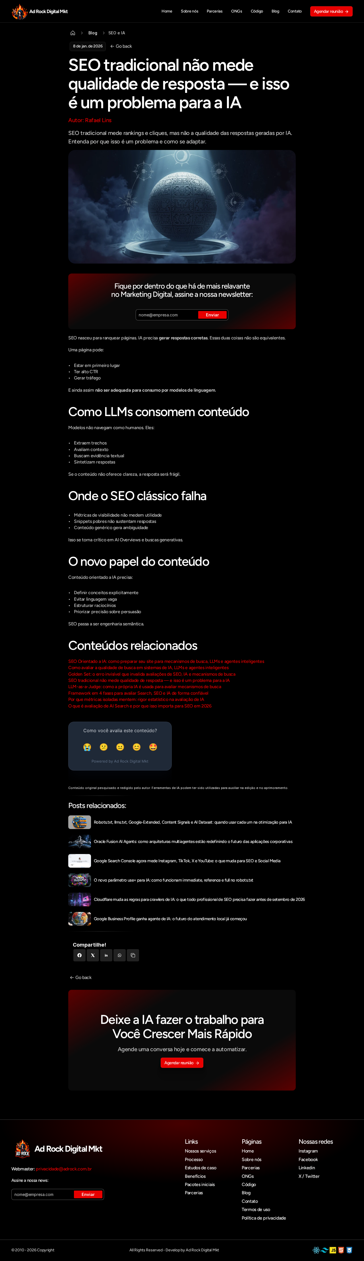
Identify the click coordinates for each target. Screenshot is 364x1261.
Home (248, 1151)
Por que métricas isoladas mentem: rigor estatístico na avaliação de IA (136, 699)
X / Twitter (309, 1176)
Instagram (308, 1151)
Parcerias (194, 1192)
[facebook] (79, 955)
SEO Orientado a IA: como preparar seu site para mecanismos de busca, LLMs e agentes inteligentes (166, 661)
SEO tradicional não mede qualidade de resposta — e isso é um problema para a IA (149, 680)
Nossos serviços (200, 1151)
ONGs (248, 1176)
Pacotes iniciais (200, 1184)
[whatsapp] (119, 955)
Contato (250, 1201)
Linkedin (307, 1167)
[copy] (133, 955)
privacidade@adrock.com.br (64, 1169)
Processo (193, 1159)
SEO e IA (116, 32)
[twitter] (93, 955)
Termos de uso (256, 1209)
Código (249, 1184)
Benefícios (195, 1176)
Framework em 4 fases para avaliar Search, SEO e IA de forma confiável (138, 693)
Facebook (308, 1159)
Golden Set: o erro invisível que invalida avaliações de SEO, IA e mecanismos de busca (151, 674)
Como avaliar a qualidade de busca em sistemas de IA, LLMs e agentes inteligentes (148, 667)
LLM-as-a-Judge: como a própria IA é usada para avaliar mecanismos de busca (144, 686)
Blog (246, 1192)
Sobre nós (251, 1159)
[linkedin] (106, 955)
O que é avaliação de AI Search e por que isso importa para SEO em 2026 (140, 706)
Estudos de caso (200, 1167)
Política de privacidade (264, 1218)
